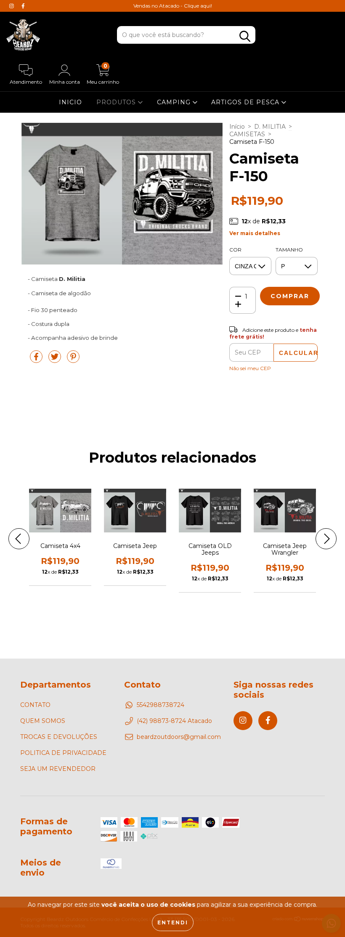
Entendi (172, 922)
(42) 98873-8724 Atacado (174, 721)
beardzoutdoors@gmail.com (179, 737)
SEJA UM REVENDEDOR (58, 769)
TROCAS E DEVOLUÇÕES (58, 737)
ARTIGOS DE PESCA (246, 102)
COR (235, 249)
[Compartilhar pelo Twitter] (55, 360)
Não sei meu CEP (250, 368)
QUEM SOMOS (42, 721)
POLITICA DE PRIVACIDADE (63, 753)
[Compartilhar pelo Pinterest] (73, 360)
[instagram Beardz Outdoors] (12, 6)
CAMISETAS (247, 134)
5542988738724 (160, 705)
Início (237, 126)
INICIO (70, 102)
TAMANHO (289, 249)
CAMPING (175, 102)
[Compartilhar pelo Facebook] (37, 360)
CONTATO (35, 705)
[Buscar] (245, 36)
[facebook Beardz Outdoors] (23, 6)
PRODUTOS (117, 102)
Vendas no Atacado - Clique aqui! (172, 6)
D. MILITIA (270, 126)
